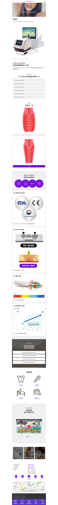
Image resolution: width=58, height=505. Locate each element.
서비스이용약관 (20, 494)
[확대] (44, 484)
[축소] (44, 485)
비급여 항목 (24, 494)
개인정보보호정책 (16, 494)
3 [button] (30, 436)
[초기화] (44, 487)
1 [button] (27, 436)
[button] (44, 426)
